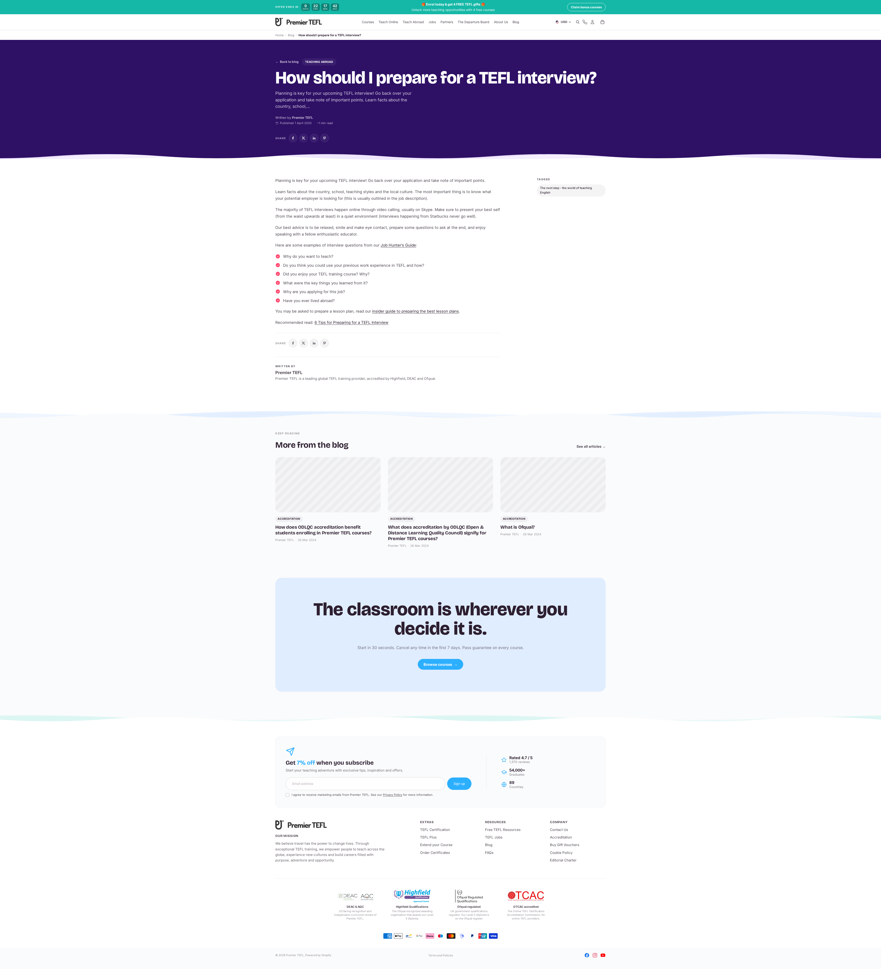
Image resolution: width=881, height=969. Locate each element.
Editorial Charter (563, 860)
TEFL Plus (428, 837)
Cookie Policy (561, 852)
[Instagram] (595, 955)
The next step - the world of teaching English (566, 190)
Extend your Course (436, 845)
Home (279, 35)
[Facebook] (587, 955)
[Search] (578, 22)
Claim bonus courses (586, 7)
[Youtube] (603, 955)
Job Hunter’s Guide (398, 245)
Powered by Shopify (318, 955)
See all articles (591, 446)
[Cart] (602, 22)
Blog (291, 35)
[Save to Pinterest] (324, 138)
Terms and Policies (440, 955)
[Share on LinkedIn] (314, 138)
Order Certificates (435, 852)
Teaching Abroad (319, 62)
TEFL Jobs (493, 837)
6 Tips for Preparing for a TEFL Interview (351, 322)
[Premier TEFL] (330, 825)
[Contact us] (584, 22)
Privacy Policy (392, 795)
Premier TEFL (295, 955)
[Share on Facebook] (293, 138)
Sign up (459, 784)
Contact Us (559, 829)
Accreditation (561, 837)
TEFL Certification (435, 829)
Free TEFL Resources (503, 829)
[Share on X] (303, 138)
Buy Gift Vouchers (564, 845)
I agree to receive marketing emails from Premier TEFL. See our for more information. (362, 795)
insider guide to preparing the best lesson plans (415, 311)
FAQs (489, 852)
